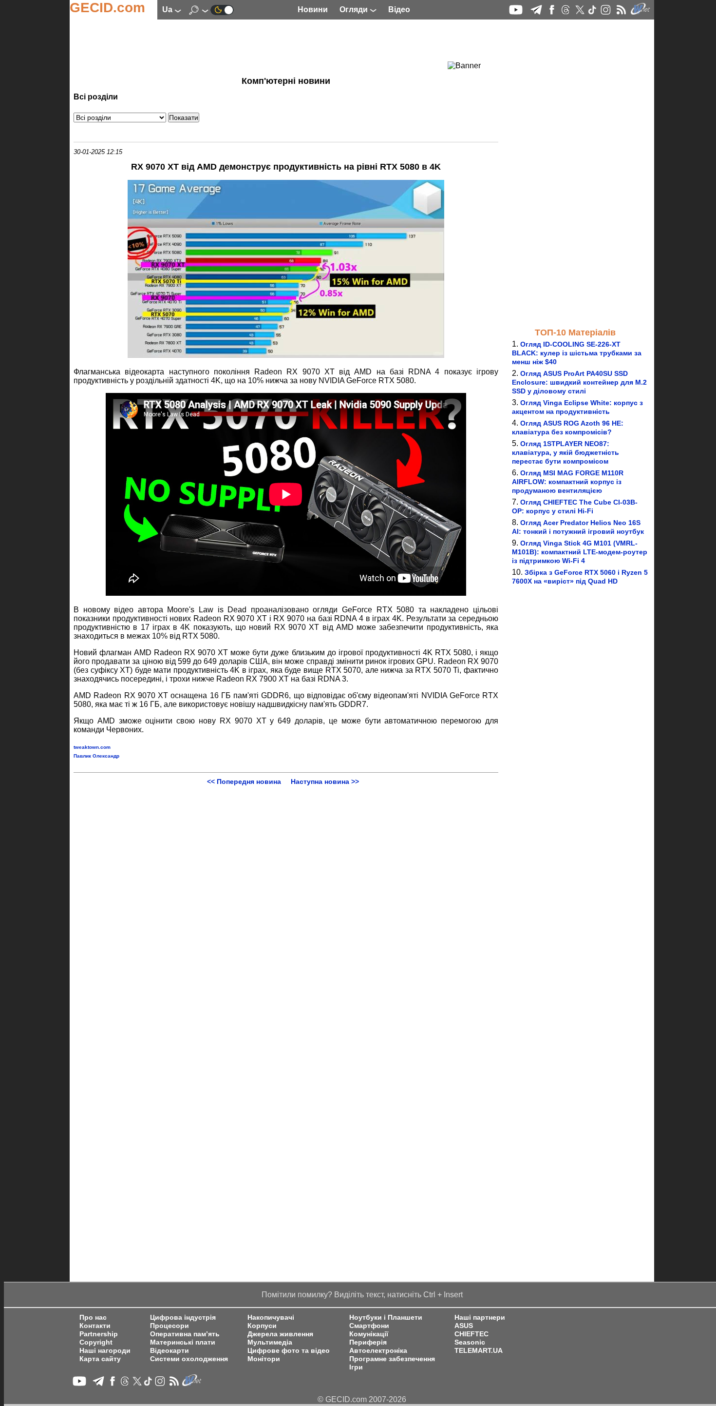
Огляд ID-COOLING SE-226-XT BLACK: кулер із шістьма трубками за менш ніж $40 (576, 353)
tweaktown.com (92, 747)
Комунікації (368, 1334)
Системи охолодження (189, 1359)
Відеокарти (169, 1350)
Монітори (263, 1359)
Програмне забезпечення (392, 1359)
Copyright (96, 1342)
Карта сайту (100, 1359)
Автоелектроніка (378, 1350)
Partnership (98, 1334)
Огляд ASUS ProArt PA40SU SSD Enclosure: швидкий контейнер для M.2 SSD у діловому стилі (579, 382)
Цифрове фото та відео (288, 1350)
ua (168, 9)
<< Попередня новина (244, 781)
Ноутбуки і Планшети (385, 1317)
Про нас (93, 1317)
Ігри (356, 1367)
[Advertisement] (268, 46)
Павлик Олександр (96, 756)
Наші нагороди (105, 1350)
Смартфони (369, 1325)
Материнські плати (182, 1342)
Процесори (169, 1325)
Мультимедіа (269, 1342)
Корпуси (262, 1325)
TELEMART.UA (478, 1350)
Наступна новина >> (325, 781)
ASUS (463, 1325)
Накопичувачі (270, 1317)
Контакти (95, 1325)
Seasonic (469, 1342)
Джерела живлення (280, 1334)
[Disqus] (286, 907)
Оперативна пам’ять (185, 1334)
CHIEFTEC (471, 1334)
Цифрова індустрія (183, 1317)
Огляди (354, 9)
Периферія (368, 1342)
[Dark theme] (222, 9)
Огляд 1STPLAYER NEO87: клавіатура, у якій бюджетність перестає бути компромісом (565, 452)
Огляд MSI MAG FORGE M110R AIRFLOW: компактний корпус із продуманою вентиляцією (567, 481)
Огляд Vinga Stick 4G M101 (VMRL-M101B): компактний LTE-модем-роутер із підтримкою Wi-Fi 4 (579, 552)
